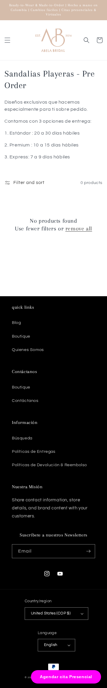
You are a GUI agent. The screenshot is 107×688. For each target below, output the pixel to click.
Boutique (21, 336)
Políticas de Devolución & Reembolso (49, 465)
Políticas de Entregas (34, 452)
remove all (78, 228)
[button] (7, 40)
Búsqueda (22, 438)
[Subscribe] (88, 551)
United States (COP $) (50, 613)
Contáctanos (25, 401)
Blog (16, 323)
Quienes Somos (28, 350)
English (50, 645)
